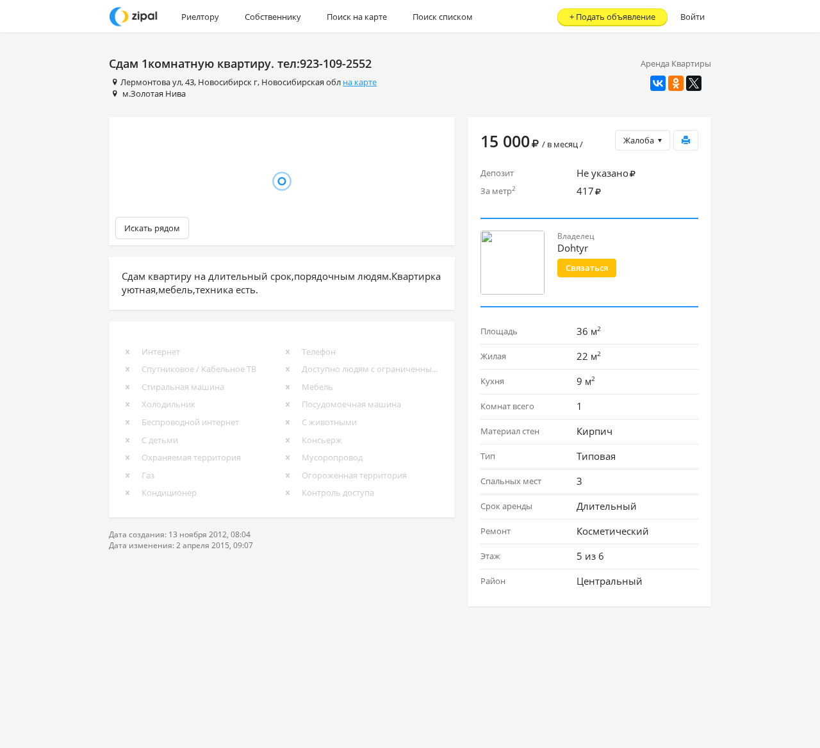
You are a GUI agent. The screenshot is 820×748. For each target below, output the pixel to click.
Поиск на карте (357, 16)
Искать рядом (152, 228)
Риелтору (200, 16)
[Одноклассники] (676, 83)
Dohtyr (572, 247)
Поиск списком (443, 16)
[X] (693, 83)
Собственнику (273, 16)
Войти (692, 16)
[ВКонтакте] (658, 83)
